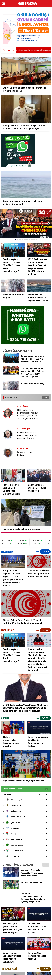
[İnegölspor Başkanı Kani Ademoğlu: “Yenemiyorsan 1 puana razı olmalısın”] (11, 876)
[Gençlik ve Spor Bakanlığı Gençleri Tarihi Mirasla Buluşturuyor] (13, 943)
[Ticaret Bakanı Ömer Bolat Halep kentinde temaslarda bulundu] (39, 561)
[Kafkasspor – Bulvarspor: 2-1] (11, 889)
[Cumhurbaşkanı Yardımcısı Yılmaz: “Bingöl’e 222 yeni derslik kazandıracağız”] (11, 362)
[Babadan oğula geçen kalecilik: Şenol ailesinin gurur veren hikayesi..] (13, 914)
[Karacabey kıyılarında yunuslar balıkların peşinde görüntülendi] (26, 184)
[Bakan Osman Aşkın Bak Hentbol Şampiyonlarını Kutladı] (39, 727)
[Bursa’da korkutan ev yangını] (11, 390)
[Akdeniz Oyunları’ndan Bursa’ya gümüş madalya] (13, 727)
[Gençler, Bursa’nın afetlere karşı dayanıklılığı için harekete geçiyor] (26, 71)
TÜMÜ (45, 397)
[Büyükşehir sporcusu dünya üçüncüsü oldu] (26, 764)
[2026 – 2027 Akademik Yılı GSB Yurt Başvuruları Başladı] (39, 914)
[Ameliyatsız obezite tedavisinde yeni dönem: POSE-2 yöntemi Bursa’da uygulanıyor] (26, 109)
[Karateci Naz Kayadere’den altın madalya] (39, 943)
